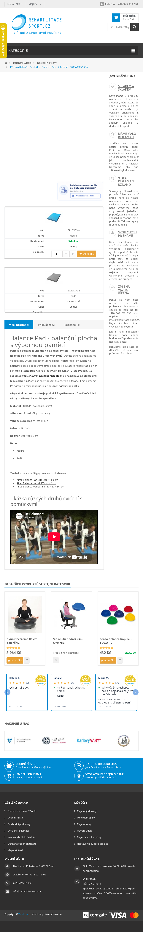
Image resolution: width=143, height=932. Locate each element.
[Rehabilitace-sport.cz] (37, 24)
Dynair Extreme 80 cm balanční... (22, 640)
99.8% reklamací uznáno (126, 181)
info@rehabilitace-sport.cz (124, 319)
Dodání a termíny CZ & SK (21, 811)
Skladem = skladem (126, 87)
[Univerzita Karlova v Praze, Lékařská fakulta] (54, 741)
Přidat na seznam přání (27, 660)
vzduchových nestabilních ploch (42, 376)
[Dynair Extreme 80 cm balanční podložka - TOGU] (25, 614)
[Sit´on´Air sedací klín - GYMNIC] (71, 614)
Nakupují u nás (16, 724)
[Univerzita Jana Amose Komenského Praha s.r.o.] (124, 741)
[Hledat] (134, 27)
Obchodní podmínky (19, 824)
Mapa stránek (15, 850)
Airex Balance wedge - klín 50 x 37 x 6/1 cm (40, 486)
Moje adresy (84, 824)
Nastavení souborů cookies (92, 843)
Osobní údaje (84, 830)
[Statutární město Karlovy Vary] (89, 741)
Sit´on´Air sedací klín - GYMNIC (68, 640)
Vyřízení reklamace (18, 830)
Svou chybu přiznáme (127, 234)
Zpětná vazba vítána (124, 290)
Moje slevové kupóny (89, 837)
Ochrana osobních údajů (21, 843)
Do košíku (88, 253)
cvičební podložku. (69, 386)
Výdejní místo (15, 817)
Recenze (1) (72, 325)
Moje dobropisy (86, 817)
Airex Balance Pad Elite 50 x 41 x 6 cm (37, 479)
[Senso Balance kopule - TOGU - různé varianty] (118, 614)
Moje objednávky (87, 811)
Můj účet (80, 802)
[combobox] (123, 27)
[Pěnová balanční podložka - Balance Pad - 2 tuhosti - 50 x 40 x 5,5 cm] (54, 217)
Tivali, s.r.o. (24, 914)
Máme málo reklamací (127, 135)
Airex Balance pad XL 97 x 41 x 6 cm (36, 483)
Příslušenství (46, 325)
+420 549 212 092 (121, 4)
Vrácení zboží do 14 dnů (21, 837)
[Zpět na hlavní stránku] (5, 62)
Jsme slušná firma (122, 76)
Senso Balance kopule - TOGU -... (116, 640)
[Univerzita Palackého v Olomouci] (19, 741)
